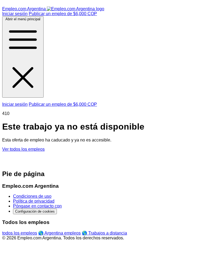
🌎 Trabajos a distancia (104, 233)
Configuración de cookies (35, 211)
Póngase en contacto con (37, 206)
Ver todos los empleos (23, 149)
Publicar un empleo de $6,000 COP (63, 13)
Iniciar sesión (15, 13)
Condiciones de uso (32, 196)
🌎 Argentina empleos (59, 233)
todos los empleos (19, 233)
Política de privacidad (33, 201)
